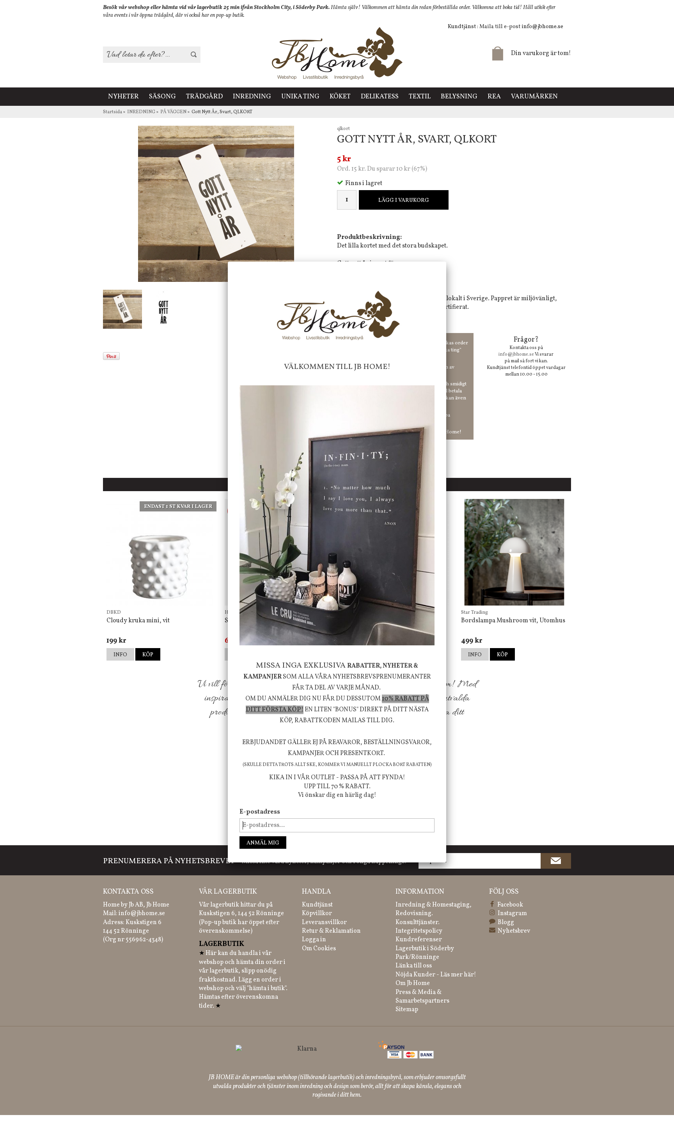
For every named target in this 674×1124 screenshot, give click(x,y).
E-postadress (259, 812)
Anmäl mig (263, 843)
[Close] (446, 262)
